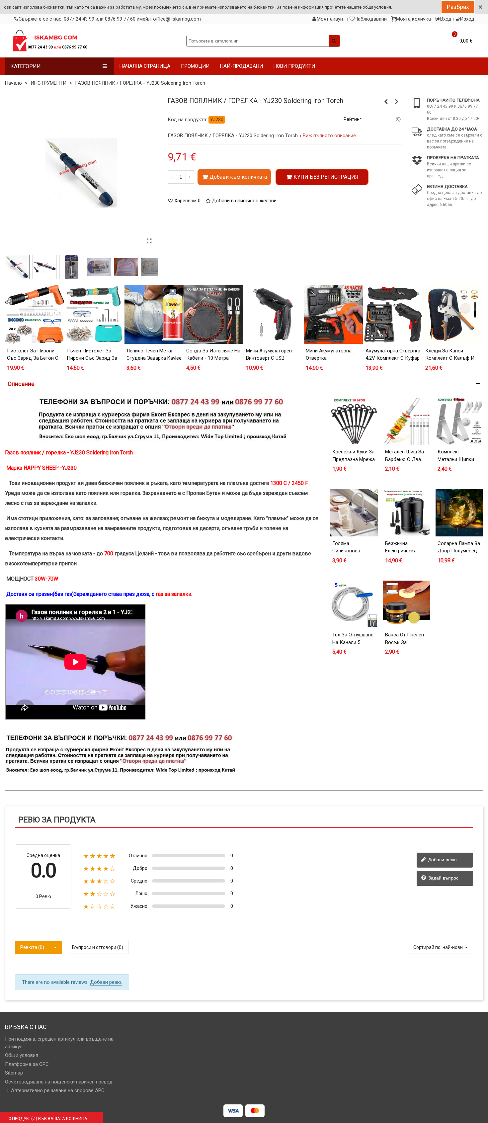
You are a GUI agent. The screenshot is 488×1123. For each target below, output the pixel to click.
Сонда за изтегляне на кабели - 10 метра (213, 354)
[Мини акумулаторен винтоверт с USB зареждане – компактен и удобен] (273, 314)
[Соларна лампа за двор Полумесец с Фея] (459, 512)
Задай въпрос (442, 878)
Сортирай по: (427, 947)
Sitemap (14, 1073)
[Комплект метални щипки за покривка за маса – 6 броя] (459, 421)
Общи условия (21, 1055)
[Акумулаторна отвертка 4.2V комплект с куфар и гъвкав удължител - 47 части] (393, 314)
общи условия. (377, 7)
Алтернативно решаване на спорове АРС (58, 1090)
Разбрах (458, 6)
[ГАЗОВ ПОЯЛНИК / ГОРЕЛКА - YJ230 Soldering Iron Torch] (149, 241)
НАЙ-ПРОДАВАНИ (241, 66)
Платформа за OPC (27, 1064)
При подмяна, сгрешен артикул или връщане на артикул (59, 1043)
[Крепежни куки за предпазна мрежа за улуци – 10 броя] (354, 421)
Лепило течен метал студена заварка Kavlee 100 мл (154, 358)
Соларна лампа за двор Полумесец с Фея (459, 550)
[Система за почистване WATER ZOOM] (397, 102)
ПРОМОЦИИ (195, 66)
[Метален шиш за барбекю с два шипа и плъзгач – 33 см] (407, 421)
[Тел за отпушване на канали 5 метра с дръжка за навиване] (354, 604)
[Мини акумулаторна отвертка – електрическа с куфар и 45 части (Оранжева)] (333, 314)
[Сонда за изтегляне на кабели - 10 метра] (213, 314)
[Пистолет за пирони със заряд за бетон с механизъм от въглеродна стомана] (34, 314)
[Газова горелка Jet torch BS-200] (386, 102)
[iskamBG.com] (50, 40)
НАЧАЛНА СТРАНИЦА (145, 66)
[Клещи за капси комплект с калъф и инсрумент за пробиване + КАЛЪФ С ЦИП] (452, 314)
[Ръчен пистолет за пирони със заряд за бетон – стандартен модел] (94, 314)
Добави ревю (442, 859)
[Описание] (244, 384)
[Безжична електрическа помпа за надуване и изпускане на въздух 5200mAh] (407, 512)
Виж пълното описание (329, 136)
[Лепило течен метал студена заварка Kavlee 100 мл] (154, 314)
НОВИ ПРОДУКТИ (294, 66)
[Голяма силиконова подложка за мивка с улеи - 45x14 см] (354, 512)
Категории (25, 66)
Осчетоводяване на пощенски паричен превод (59, 1082)
